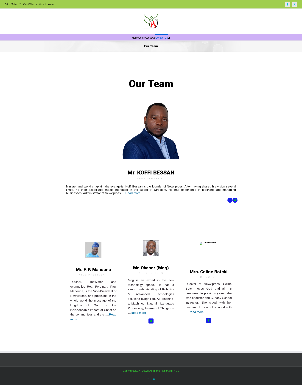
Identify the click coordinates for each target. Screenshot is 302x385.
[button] (169, 37)
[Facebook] (287, 4)
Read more (132, 193)
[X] (294, 4)
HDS (176, 370)
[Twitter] (235, 200)
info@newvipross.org (45, 4)
